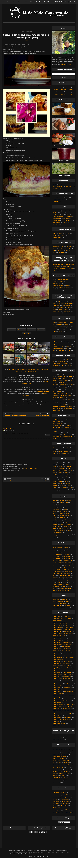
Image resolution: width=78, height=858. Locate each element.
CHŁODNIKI (55, 197)
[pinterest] (65, 2)
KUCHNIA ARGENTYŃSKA (58, 625)
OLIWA (67, 285)
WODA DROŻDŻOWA (57, 436)
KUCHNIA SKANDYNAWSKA (58, 704)
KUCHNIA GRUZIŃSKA (67, 652)
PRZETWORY (63, 235)
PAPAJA (66, 481)
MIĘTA (54, 387)
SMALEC (61, 329)
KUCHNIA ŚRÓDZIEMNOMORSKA (59, 723)
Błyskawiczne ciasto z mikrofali (64, 116)
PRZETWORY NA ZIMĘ (57, 237)
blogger (71, 89)
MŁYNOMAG (69, 346)
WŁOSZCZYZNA (69, 534)
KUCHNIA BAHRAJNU (68, 629)
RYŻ (53, 350)
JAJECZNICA (69, 246)
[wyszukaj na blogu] (74, 2)
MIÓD (54, 250)
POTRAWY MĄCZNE (56, 311)
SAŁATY (64, 401)
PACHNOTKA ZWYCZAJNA (58, 393)
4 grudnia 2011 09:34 (10, 430)
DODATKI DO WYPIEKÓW (63, 279)
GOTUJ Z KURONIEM (66, 797)
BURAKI (61, 502)
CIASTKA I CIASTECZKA (57, 562)
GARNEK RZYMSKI (56, 266)
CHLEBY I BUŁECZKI (56, 421)
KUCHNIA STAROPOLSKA (57, 706)
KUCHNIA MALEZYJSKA (66, 680)
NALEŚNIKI (61, 307)
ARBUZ (66, 462)
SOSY (54, 289)
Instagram (46, 391)
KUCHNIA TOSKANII (56, 712)
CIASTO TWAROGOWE (57, 569)
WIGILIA (62, 779)
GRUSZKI (70, 470)
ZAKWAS (54, 438)
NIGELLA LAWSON (64, 805)
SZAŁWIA (54, 402)
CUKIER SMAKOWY (68, 571)
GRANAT (64, 470)
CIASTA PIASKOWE (67, 556)
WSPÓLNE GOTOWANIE (57, 737)
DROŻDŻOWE (67, 425)
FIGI (59, 470)
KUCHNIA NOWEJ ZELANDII (58, 689)
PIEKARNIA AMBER (62, 736)
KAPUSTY (55, 515)
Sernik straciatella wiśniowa (32, 362)
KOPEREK (55, 281)
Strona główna (6, 1)
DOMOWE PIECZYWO (62, 322)
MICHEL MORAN (65, 803)
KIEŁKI (59, 380)
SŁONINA (67, 607)
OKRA (60, 521)
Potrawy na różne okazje (36, 1)
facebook (56, 89)
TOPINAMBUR (62, 530)
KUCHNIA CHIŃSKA (56, 344)
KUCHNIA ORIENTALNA (57, 691)
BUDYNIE (14, 369)
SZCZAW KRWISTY (62, 402)
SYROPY (64, 453)
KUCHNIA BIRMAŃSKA (68, 633)
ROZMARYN (62, 397)
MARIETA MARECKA (66, 801)
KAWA (60, 449)
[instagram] (63, 2)
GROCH (65, 509)
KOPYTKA (61, 303)
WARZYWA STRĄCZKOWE (58, 534)
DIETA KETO (55, 212)
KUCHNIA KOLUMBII (56, 672)
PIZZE (60, 309)
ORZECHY (62, 479)
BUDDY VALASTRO (56, 794)
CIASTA (17, 369)
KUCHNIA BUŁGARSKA (68, 640)
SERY (26, 371)
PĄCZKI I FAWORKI (56, 586)
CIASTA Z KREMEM (67, 558)
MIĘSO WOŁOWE (67, 605)
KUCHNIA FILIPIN (67, 648)
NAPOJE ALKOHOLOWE (63, 451)
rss (71, 94)
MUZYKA (61, 184)
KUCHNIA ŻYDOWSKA (57, 725)
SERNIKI (22, 371)
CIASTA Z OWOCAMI (31, 369)
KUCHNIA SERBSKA (67, 700)
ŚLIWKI (70, 489)
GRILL (53, 324)
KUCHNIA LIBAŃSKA (67, 676)
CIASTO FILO (67, 562)
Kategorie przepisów (23, 1)
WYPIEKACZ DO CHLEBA (68, 436)
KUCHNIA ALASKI (68, 618)
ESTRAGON (60, 376)
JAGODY (60, 472)
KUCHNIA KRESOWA (67, 674)
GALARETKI (55, 577)
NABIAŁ (66, 250)
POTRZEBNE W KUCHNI (57, 769)
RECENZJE (55, 773)
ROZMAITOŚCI (61, 773)
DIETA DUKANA (65, 211)
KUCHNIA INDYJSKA (56, 661)
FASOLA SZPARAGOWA (57, 509)
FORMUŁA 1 (55, 758)
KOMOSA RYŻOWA (63, 382)
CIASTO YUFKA (66, 569)
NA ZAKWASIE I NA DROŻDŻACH (59, 429)
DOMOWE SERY (56, 246)
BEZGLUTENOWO (56, 211)
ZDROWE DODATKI (67, 220)
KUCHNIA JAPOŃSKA (57, 667)
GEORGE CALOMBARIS (66, 796)
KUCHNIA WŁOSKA (56, 305)
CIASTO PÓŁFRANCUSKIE (67, 567)
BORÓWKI (61, 466)
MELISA (61, 386)
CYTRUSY (54, 468)
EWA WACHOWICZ (56, 796)
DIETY (63, 214)
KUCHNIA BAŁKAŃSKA (57, 631)
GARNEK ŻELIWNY (66, 266)
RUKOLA (63, 399)
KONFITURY (67, 233)
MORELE (65, 477)
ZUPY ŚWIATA (55, 201)
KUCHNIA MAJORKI (56, 680)
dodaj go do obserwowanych (30, 468)
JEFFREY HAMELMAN (65, 799)
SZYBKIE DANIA (61, 350)
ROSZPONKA (55, 397)
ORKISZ (67, 348)
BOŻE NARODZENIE (56, 749)
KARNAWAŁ (59, 762)
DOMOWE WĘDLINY (70, 264)
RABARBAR (68, 485)
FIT (67, 214)
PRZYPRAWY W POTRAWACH (64, 287)
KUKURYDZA (55, 519)
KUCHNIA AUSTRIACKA (69, 627)
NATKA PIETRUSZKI (56, 283)
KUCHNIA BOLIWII (56, 637)
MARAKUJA (55, 477)
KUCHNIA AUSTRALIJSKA (57, 627)
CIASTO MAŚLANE (68, 565)
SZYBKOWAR (62, 268)
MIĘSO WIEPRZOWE (57, 605)
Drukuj (12, 329)
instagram (63, 89)
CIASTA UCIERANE (56, 558)
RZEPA (59, 526)
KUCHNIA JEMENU (67, 667)
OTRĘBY (59, 391)
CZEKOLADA (66, 573)
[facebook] (61, 2)
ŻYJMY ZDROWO (56, 224)
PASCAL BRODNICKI (56, 807)
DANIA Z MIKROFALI (56, 751)
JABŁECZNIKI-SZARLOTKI (65, 577)
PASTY (54, 287)
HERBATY (70, 376)
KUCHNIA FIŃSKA (56, 650)
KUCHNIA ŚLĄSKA (56, 721)
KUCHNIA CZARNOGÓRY (57, 644)
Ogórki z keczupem (64, 175)
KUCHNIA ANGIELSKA (67, 624)
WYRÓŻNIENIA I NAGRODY (58, 781)
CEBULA (54, 504)
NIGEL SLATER (55, 805)
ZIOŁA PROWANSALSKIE (68, 408)
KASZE (54, 343)
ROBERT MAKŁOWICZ (57, 811)
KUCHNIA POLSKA (68, 303)
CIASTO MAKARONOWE (57, 565)
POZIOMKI (62, 485)
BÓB (67, 502)
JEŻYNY (66, 472)
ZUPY (67, 197)
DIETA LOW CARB (56, 214)
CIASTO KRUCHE (67, 564)
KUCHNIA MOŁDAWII (57, 685)
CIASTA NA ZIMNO (56, 556)
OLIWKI (64, 521)
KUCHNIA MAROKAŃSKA (57, 682)
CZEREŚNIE (62, 468)
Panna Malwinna (11, 428)
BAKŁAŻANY (62, 500)
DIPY (54, 279)
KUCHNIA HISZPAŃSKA (57, 655)
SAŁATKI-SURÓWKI (56, 218)
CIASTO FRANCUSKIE (57, 564)
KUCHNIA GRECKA (66, 363)
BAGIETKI (55, 419)
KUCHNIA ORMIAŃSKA (68, 691)
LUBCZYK (71, 384)
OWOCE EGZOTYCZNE (57, 481)
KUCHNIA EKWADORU (57, 648)
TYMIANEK (64, 404)
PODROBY (55, 607)
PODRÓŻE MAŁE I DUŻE (57, 186)
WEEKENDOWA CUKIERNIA (63, 590)
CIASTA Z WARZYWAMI (68, 560)
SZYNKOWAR (70, 268)
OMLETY (54, 252)
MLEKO (59, 250)
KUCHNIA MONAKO (69, 683)
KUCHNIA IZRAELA (56, 665)
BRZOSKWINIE (68, 466)
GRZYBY (54, 511)
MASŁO (69, 248)
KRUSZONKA (60, 580)
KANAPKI (66, 324)
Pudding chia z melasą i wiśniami (44, 350)
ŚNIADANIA (61, 252)
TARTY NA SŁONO (67, 311)
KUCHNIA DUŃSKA (56, 646)
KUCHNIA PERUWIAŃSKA (58, 693)
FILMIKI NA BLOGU (64, 754)
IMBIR (59, 378)
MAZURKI (65, 582)
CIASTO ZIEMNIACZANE (57, 571)
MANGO (65, 476)
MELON (60, 477)
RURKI (69, 586)
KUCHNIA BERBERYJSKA (57, 633)
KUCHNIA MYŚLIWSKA (67, 685)
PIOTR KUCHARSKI (69, 809)
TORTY (54, 590)
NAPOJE (54, 451)
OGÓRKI (54, 521)
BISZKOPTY (67, 549)
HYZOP (54, 378)
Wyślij (27, 333)
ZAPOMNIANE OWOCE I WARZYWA (60, 406)
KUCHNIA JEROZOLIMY (57, 668)
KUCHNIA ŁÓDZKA (66, 305)
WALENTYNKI (65, 777)
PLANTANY (68, 483)
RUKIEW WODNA (56, 399)
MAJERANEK (55, 386)
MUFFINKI (55, 584)
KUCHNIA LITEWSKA (57, 678)
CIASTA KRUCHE (23, 369)
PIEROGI (54, 309)
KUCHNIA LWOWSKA (67, 678)
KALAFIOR (54, 513)
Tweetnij (32, 329)
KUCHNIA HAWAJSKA (57, 653)
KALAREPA (61, 513)
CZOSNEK (67, 374)
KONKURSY (66, 762)
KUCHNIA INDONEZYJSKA (58, 659)
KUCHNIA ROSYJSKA (69, 698)
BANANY (54, 466)
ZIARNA (69, 350)
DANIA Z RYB (68, 359)
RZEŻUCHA (69, 399)
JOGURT (54, 248)
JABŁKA (54, 472)
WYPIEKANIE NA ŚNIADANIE (58, 739)
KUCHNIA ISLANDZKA (67, 663)
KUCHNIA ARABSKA (56, 616)
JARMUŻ (64, 378)
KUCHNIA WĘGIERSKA (57, 717)
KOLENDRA (55, 382)
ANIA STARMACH (56, 792)
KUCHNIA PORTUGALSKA (57, 697)
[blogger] (68, 2)
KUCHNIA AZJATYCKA (63, 343)
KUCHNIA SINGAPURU (57, 702)
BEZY (26, 40)
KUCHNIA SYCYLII (68, 706)
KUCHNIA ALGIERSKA (57, 620)
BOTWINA (69, 500)
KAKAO (54, 449)
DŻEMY (54, 233)
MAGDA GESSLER (56, 801)
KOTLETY (54, 328)
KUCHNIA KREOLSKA (57, 674)
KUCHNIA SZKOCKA (56, 708)
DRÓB (54, 601)
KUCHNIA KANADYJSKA (57, 670)
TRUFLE (69, 530)
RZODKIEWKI (66, 526)
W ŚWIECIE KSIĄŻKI (57, 188)
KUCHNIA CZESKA (67, 644)
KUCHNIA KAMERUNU (68, 668)
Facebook (40, 391)
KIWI (71, 474)
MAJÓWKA (69, 764)
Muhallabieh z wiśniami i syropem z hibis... (9, 361)
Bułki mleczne (64, 131)
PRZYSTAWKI (65, 771)
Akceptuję (46, 856)
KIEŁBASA (55, 326)
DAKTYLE (69, 468)
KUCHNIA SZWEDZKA (57, 710)
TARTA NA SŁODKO (68, 588)
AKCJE (54, 736)
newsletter (63, 94)
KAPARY (54, 380)
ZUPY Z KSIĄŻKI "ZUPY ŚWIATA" (59, 199)
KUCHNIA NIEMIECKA (57, 687)
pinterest (56, 94)
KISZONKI (60, 233)
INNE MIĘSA (68, 601)
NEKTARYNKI (55, 479)
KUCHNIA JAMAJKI (65, 665)
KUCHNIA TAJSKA (67, 710)
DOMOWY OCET (56, 754)
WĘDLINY (54, 270)
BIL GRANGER (63, 792)
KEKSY (71, 579)
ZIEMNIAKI (55, 537)
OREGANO (69, 389)
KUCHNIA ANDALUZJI (57, 624)
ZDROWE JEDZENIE (56, 222)
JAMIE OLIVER (55, 799)
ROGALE (65, 432)
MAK (54, 582)
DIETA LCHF (62, 212)
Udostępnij (22, 329)
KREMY (61, 197)
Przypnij (42, 329)
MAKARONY (55, 346)
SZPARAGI (67, 528)
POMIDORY (55, 524)
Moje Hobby (58, 1)
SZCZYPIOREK (55, 404)
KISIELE (54, 580)
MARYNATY (55, 235)
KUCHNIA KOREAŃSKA (67, 672)
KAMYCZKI (55, 184)
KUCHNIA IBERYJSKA (69, 657)
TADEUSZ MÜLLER (67, 811)
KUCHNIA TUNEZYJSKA (67, 712)
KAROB (59, 474)
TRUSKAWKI (30, 371)
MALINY (59, 476)
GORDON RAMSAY (56, 797)
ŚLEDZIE (54, 331)
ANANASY (61, 462)
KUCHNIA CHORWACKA (67, 642)
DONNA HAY (64, 794)
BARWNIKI (55, 549)
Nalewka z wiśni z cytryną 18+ (20, 351)
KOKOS (72, 380)
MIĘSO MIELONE (63, 603)
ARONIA (54, 464)
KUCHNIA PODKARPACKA (58, 695)
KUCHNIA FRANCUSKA (66, 650)
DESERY (38, 369)
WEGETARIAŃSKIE (56, 220)
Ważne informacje (48, 1)
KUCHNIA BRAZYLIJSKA (57, 640)
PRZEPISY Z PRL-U (68, 216)
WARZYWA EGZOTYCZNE (58, 532)
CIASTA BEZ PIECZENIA (57, 552)
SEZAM (71, 401)
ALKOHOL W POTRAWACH (57, 447)
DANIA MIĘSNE (56, 599)
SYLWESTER (55, 775)
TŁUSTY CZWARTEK (56, 777)
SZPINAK (54, 530)
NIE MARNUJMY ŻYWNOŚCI (58, 285)
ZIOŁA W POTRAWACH (57, 290)
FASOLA (60, 507)
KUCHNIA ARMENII (68, 625)
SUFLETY (61, 588)
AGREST (54, 462)
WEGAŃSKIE (66, 218)
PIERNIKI (67, 584)
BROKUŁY (54, 502)
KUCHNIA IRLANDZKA (57, 663)
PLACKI (66, 309)
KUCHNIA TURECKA (56, 713)
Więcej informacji (35, 856)
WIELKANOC (55, 779)
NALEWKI (66, 449)
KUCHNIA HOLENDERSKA (57, 657)
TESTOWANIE (63, 775)
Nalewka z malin (64, 160)
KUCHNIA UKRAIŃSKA (67, 713)
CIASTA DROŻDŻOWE (57, 554)
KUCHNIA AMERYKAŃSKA (58, 622)
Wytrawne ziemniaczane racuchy (64, 145)
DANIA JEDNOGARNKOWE (58, 264)
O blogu (14, 1)
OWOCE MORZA (56, 365)
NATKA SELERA (55, 389)
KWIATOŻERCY (63, 384)
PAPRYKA (60, 522)
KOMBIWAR (55, 268)
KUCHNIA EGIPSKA (66, 646)
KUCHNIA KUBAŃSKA (57, 676)
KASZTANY (66, 474)
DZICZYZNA (60, 601)
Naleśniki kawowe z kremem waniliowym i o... (32, 349)
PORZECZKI (55, 485)
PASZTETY (55, 329)
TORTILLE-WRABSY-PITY (57, 313)
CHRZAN (60, 374)
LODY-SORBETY (62, 248)
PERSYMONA (55, 483)
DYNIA (54, 470)
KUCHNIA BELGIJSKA (68, 631)
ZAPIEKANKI (60, 289)
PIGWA (61, 483)
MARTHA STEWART (56, 803)
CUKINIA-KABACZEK (57, 506)
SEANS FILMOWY (69, 186)
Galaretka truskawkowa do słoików (9, 351)
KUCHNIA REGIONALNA (57, 698)
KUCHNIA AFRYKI (66, 616)
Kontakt (44, 405)
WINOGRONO (63, 487)
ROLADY (64, 586)
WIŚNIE (34, 371)
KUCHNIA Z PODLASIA (57, 719)
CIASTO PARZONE (56, 567)
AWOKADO (60, 464)
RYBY (63, 365)
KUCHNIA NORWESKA (68, 687)
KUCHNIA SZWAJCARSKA (67, 708)
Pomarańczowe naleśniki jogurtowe (20, 362)
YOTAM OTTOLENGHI (66, 812)
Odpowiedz (47, 434)
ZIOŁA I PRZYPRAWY (56, 408)
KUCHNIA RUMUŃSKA (57, 700)
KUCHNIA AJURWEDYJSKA (58, 216)
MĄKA (42, 369)
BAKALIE (54, 301)
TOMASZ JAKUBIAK (56, 812)
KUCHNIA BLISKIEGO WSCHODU (59, 635)
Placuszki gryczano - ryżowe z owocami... (44, 361)
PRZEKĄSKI (67, 393)
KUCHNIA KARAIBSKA (68, 670)
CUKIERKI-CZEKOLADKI (57, 573)
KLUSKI (54, 303)
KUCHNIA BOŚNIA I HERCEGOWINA (59, 638)
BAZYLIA (54, 374)
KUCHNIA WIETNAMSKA (57, 715)
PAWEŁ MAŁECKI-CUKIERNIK (58, 809)
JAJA (62, 246)
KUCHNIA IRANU (67, 661)
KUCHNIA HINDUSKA (67, 653)
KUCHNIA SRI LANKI (69, 704)
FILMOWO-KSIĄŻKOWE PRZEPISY (59, 756)
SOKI (59, 453)
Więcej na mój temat (65, 64)
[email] (70, 2)
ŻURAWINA (55, 491)
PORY (62, 524)
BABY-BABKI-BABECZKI (57, 547)
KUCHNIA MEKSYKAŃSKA (58, 683)
